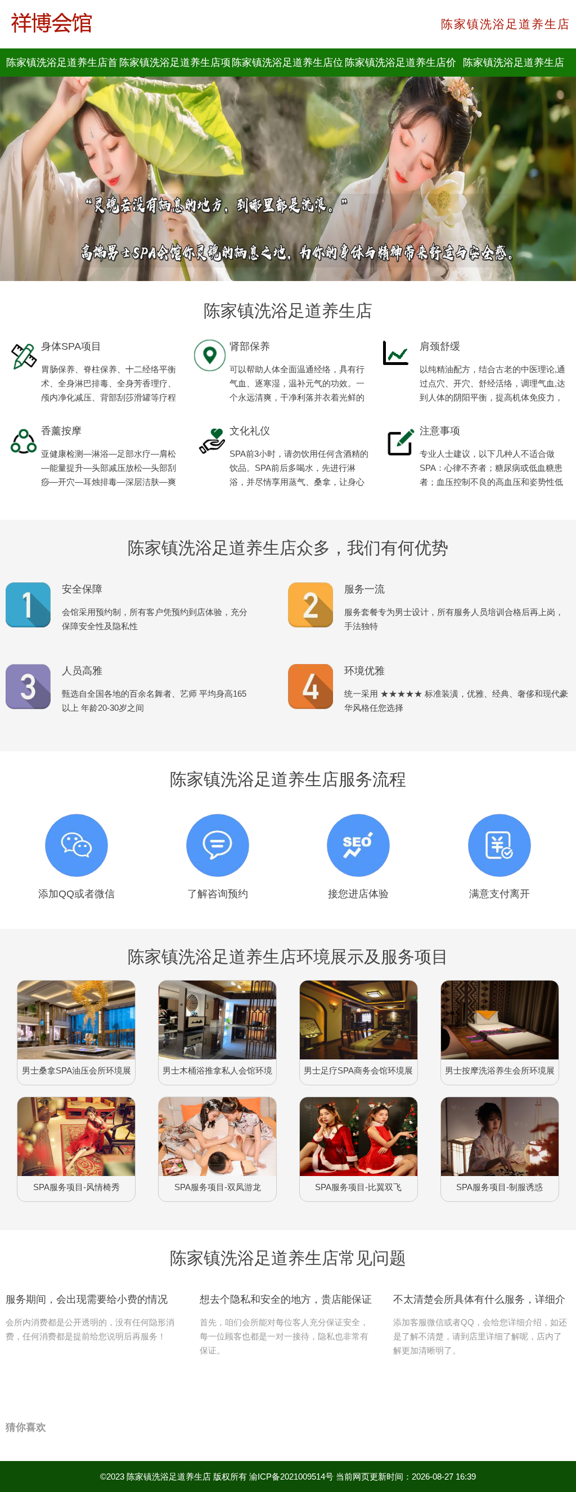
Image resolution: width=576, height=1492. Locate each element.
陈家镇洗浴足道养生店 (169, 1476)
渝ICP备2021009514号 (291, 1476)
